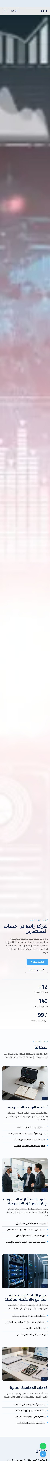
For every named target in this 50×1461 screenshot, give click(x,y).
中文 (12, 10)
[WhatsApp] (43, 1446)
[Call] (43, 1454)
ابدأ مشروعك (38, 962)
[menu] (4, 10)
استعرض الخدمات (36, 970)
